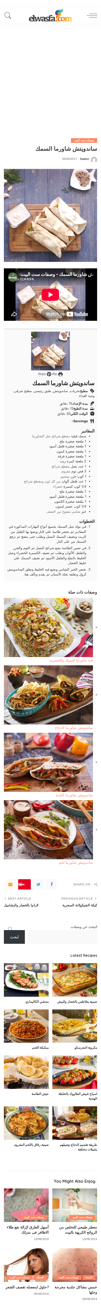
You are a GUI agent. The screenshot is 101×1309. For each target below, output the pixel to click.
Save (21, 884)
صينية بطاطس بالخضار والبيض (77, 1001)
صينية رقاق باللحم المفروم (31, 1145)
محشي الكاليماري (37, 1001)
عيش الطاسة (40, 1094)
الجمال (40, 1277)
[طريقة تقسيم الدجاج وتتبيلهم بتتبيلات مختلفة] (74, 1123)
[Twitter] (38, 884)
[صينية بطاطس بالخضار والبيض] (74, 980)
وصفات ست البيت (84, 140)
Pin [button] (54, 374)
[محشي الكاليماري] (26, 980)
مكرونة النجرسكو (86, 1047)
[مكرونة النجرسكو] (74, 1026)
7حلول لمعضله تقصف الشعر (27, 1287)
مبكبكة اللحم (40, 1047)
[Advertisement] (50, 76)
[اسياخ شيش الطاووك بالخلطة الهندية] (74, 1072)
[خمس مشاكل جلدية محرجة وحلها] (74, 1265)
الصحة (88, 1277)
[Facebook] (51, 884)
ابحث (14, 937)
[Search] (9, 15)
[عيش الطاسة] (26, 1072)
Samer (84, 159)
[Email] (10, 884)
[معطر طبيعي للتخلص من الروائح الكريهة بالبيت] (74, 1205)
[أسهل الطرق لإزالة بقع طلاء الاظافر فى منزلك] (26, 1205)
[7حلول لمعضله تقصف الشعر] (26, 1265)
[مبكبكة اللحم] (26, 1026)
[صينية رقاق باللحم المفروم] (26, 1123)
